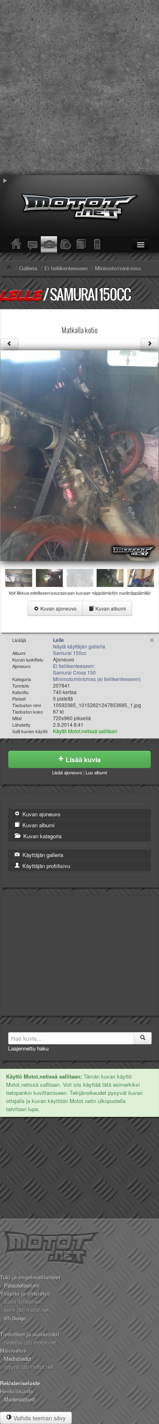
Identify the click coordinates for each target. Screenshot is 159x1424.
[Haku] (143, 1038)
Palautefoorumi (22, 1285)
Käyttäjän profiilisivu (45, 866)
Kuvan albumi (110, 608)
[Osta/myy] (65, 244)
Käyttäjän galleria (42, 855)
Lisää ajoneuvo (67, 772)
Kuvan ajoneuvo (58, 608)
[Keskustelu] (32, 244)
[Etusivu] (16, 244)
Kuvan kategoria (42, 836)
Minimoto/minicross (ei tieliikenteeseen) (97, 678)
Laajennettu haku (28, 1048)
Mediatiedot (17, 1358)
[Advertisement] (79, 87)
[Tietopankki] (81, 244)
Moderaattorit (19, 1399)
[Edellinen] (9, 344)
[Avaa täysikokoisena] (79, 455)
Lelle (20, 295)
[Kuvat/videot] (49, 244)
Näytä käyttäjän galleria (79, 646)
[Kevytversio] (98, 244)
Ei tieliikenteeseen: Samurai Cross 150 (74, 669)
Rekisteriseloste (20, 1383)
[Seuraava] (150, 344)
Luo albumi (96, 772)
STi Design (15, 1318)
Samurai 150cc (90, 294)
